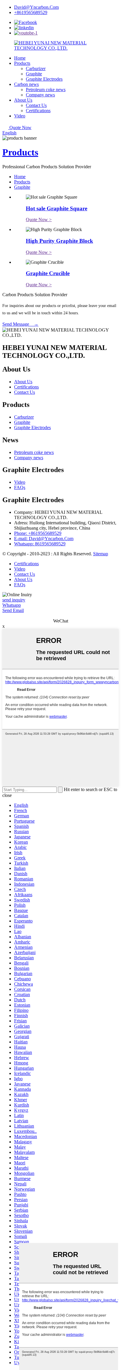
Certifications (38, 110)
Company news (40, 94)
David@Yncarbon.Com (36, 7)
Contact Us (36, 105)
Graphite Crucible (48, 273)
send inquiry (13, 599)
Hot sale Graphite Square (56, 208)
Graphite (34, 73)
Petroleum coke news (45, 89)
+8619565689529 (30, 12)
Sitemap (100, 553)
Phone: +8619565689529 (37, 533)
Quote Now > (39, 219)
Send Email (13, 610)
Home (20, 58)
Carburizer (36, 68)
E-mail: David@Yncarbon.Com (43, 538)
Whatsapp (11, 605)
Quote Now (20, 127)
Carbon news (26, 84)
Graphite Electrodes (44, 79)
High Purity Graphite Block (59, 241)
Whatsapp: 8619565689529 (39, 543)
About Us (23, 100)
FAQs (19, 487)
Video (19, 115)
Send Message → (20, 324)
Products (22, 63)
